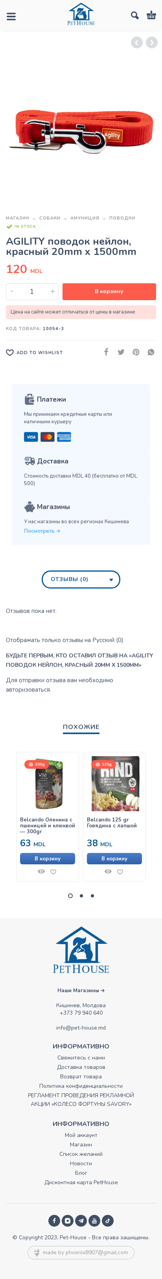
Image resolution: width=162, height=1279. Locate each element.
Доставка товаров (81, 1067)
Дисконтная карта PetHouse (81, 1182)
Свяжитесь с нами (81, 1057)
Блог (81, 1173)
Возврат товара (81, 1076)
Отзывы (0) (69, 579)
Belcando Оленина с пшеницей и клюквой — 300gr (47, 826)
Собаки (50, 218)
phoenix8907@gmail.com (97, 1252)
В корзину (109, 291)
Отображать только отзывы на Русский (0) (64, 640)
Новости (81, 1163)
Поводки (122, 218)
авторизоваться (28, 690)
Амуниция (84, 218)
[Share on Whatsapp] (148, 352)
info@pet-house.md (81, 1028)
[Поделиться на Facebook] (103, 352)
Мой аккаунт (81, 1135)
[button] (47, 858)
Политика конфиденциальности (81, 1086)
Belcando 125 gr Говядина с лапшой (112, 823)
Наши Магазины (79, 990)
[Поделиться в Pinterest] (133, 352)
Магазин (17, 218)
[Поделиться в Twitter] (118, 352)
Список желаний (81, 1154)
